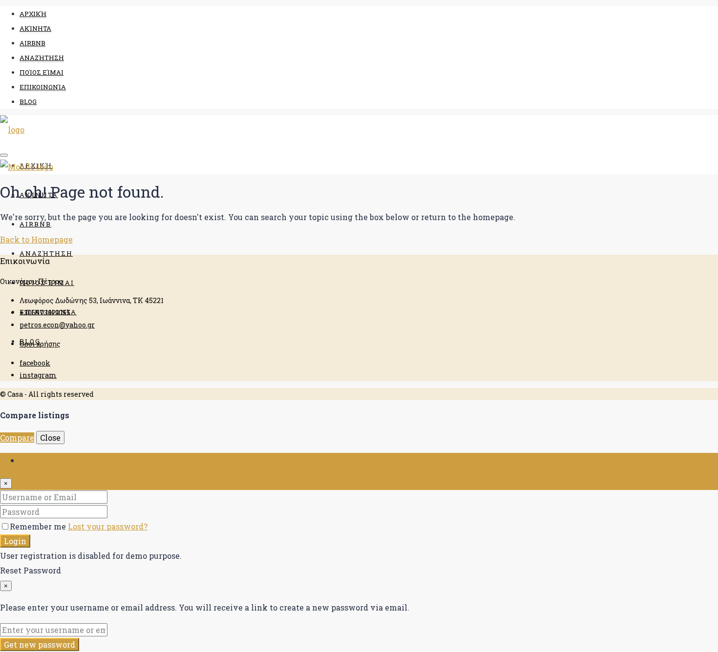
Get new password (39, 644)
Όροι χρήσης (40, 343)
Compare (17, 437)
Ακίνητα (35, 28)
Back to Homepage (36, 239)
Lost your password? (108, 526)
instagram (38, 375)
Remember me (39, 526)
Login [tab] (31, 460)
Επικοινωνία (43, 86)
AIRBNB (32, 43)
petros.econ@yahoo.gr (57, 324)
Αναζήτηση (42, 57)
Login (15, 541)
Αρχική (33, 13)
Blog (28, 101)
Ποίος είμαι (41, 72)
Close (50, 437)
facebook (35, 362)
